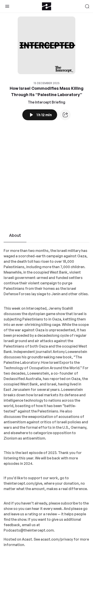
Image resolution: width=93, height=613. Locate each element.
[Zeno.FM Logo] (46, 6)
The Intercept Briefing (46, 102)
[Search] (87, 6)
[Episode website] (65, 114)
